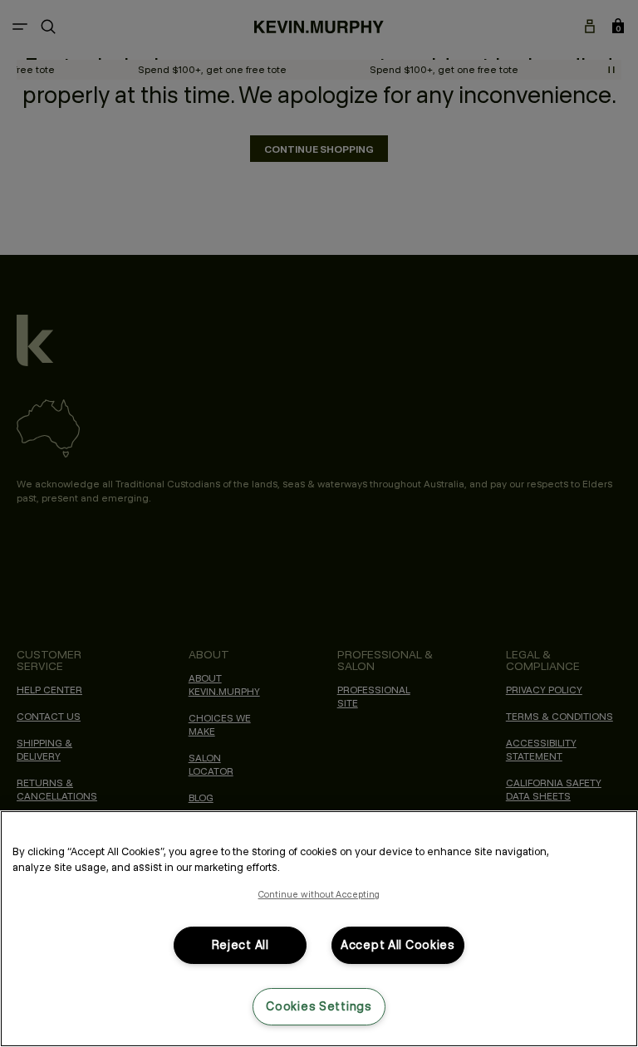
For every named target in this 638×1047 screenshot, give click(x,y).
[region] (319, 928)
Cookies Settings (319, 1006)
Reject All (240, 944)
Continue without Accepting (319, 894)
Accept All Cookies (398, 944)
